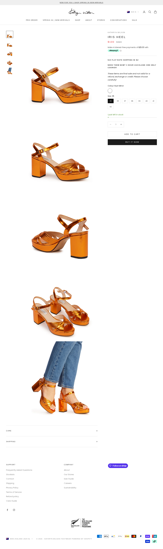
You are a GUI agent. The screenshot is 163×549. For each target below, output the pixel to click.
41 (153, 100)
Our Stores (69, 474)
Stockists (10, 474)
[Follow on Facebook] (7, 510)
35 (111, 100)
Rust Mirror (110, 90)
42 (111, 106)
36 (118, 100)
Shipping (10, 483)
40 (146, 100)
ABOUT (88, 20)
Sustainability (70, 487)
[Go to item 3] (9, 52)
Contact (10, 478)
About (67, 470)
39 (139, 100)
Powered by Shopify (82, 539)
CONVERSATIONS (118, 20)
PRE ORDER (32, 20)
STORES (101, 20)
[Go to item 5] (9, 71)
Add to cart (132, 134)
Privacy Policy (12, 487)
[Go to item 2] (9, 43)
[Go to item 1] (9, 34)
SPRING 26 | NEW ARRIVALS (56, 20)
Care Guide (11, 500)
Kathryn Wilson (116, 32)
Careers (68, 483)
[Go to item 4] (9, 61)
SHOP (77, 20)
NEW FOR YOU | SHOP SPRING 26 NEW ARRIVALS (81, 2)
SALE (134, 20)
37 (125, 100)
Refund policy (12, 496)
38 (132, 100)
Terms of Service (14, 492)
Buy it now (132, 142)
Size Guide (69, 478)
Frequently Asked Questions (19, 470)
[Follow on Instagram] (14, 510)
